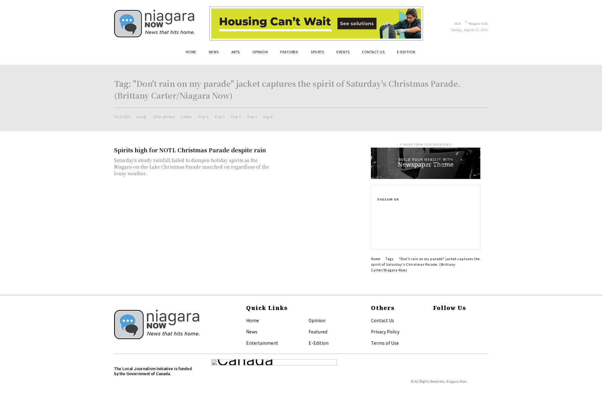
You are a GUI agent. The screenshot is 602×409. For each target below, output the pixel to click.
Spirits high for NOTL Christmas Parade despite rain (190, 150)
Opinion (317, 320)
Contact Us (382, 320)
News (251, 331)
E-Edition (319, 343)
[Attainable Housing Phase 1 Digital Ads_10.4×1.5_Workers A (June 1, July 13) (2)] (316, 23)
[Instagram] (379, 218)
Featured (318, 331)
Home (375, 258)
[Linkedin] (379, 228)
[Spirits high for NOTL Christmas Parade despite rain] (319, 168)
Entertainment (262, 343)
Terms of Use (385, 343)
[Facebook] (379, 208)
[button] (480, 54)
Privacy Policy (385, 331)
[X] (379, 238)
